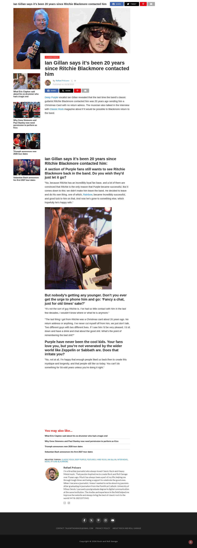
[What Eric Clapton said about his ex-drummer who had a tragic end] (26, 88)
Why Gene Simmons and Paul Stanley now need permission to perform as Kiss (25, 124)
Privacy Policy (103, 528)
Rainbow (87, 194)
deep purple (80, 460)
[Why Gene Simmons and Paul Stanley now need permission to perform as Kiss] (26, 117)
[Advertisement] (87, 136)
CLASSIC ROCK (68, 460)
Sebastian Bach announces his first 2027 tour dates (26, 178)
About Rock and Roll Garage (127, 528)
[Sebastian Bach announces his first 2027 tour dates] (26, 174)
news (47, 462)
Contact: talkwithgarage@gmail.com (74, 528)
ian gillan (111, 460)
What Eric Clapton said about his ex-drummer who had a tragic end (26, 94)
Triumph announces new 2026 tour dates (24, 152)
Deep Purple (51, 97)
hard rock (102, 460)
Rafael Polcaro (62, 81)
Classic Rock (57, 109)
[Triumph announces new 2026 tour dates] (26, 148)
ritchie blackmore (59, 462)
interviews (122, 460)
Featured (91, 460)
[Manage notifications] (191, 542)
